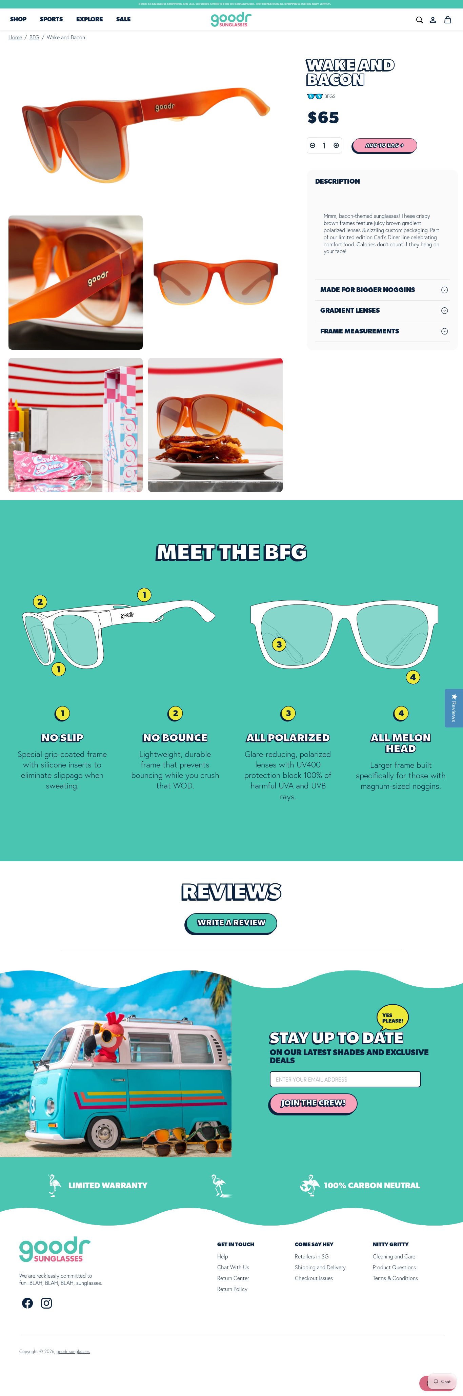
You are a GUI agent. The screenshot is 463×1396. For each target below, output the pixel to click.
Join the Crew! (314, 1103)
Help (222, 1256)
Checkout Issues (314, 1278)
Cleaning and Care (394, 1256)
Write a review (232, 923)
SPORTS (51, 20)
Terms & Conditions (395, 1278)
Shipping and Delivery (320, 1267)
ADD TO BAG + (385, 145)
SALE (123, 20)
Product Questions (394, 1267)
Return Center (233, 1278)
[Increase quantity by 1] (336, 145)
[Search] (318, 19)
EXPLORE (89, 20)
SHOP (18, 20)
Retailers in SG (312, 1256)
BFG (34, 37)
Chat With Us (233, 1267)
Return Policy (232, 1289)
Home (15, 37)
